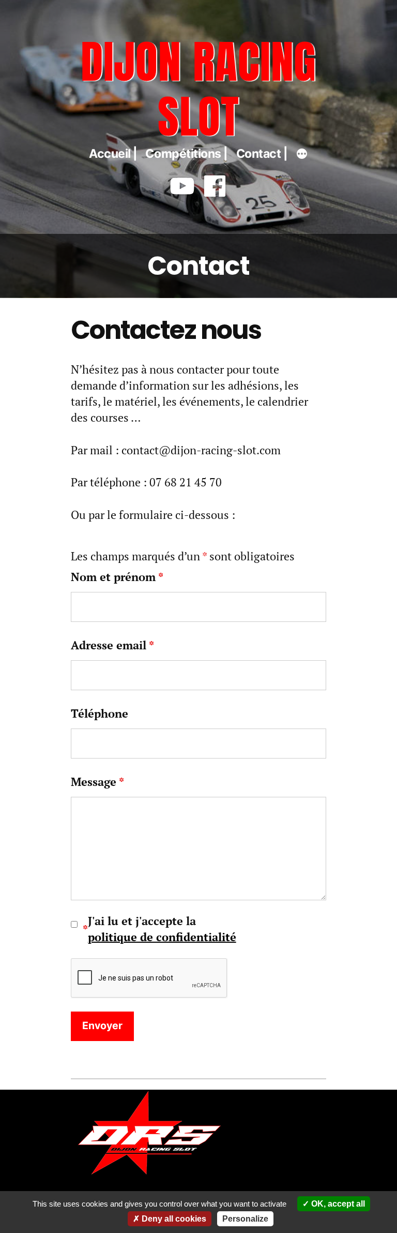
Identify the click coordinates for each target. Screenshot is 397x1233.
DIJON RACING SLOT (199, 89)
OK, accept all (337, 1203)
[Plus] (302, 155)
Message (97, 781)
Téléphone (99, 713)
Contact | (262, 153)
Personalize (245, 1218)
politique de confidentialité (162, 936)
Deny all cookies (173, 1218)
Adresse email (112, 644)
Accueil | (113, 153)
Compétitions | (186, 153)
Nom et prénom (117, 576)
